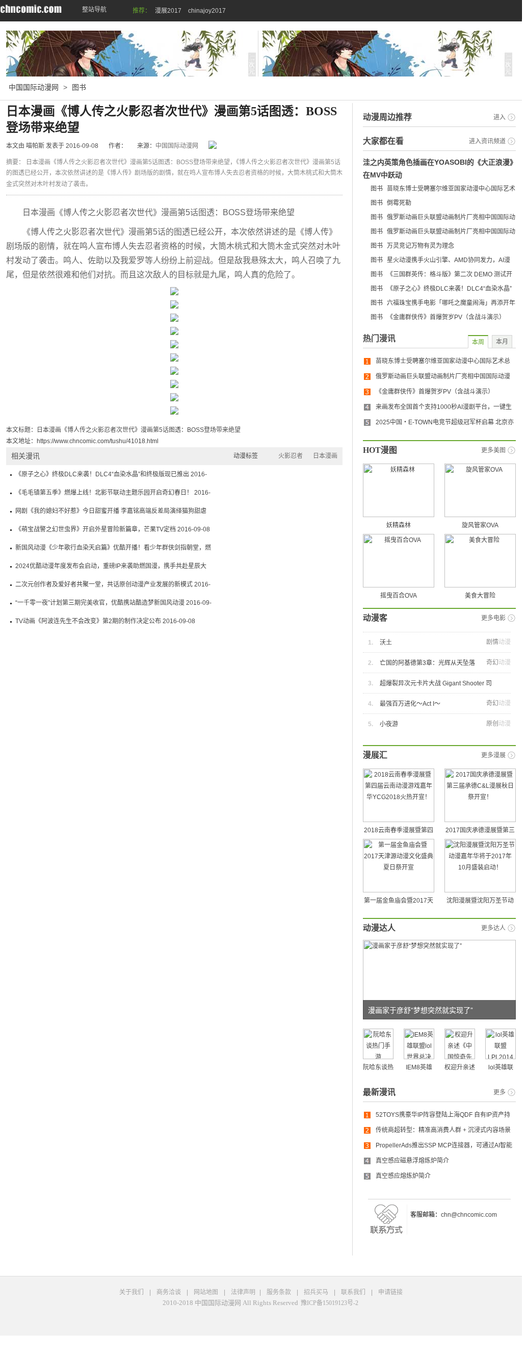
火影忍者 (290, 455)
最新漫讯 (379, 1092)
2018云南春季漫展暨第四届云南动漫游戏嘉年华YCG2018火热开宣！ (398, 841)
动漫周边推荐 (387, 117)
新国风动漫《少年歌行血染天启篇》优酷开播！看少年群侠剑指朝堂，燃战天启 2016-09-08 (113, 550)
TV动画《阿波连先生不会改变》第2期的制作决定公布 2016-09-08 (105, 621)
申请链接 (390, 1292)
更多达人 (493, 928)
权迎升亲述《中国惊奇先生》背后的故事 (459, 1084)
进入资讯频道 (487, 141)
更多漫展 (493, 755)
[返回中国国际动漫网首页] (31, 9)
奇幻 (492, 662)
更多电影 (493, 618)
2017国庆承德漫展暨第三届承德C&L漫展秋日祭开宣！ (480, 841)
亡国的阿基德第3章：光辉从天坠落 (427, 663)
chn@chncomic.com (469, 1214)
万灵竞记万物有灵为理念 (420, 245)
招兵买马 (317, 1292)
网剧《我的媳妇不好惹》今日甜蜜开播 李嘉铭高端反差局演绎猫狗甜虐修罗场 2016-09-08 (110, 513)
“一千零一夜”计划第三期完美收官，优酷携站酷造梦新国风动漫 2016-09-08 (113, 605)
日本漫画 (325, 455)
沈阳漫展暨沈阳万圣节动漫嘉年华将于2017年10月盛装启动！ (480, 911)
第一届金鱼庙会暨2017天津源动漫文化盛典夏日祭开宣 (398, 911)
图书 (79, 87)
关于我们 (132, 1292)
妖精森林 (398, 525)
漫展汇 (375, 755)
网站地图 (207, 1292)
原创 (492, 723)
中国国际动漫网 (35, 87)
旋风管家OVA (480, 525)
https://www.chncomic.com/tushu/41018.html (98, 441)
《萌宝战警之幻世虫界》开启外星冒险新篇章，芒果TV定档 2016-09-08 (112, 529)
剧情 (492, 642)
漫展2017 (168, 10)
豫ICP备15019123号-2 (329, 1303)
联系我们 (354, 1292)
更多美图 (493, 450)
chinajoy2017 (207, 10)
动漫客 (375, 617)
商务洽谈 (169, 1292)
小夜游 (389, 724)
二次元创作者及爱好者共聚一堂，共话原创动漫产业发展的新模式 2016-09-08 (113, 587)
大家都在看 (383, 141)
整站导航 (94, 9)
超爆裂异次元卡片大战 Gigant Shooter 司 (436, 683)
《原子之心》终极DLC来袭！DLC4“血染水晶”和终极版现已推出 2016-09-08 (111, 477)
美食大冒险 (480, 595)
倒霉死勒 (399, 203)
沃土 (386, 642)
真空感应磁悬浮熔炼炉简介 (412, 1160)
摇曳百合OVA (398, 595)
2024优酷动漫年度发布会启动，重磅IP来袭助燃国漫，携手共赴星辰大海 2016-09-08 (110, 568)
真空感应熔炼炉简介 (403, 1176)
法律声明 (244, 1292)
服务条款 (280, 1292)
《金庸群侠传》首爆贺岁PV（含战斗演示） (446, 317)
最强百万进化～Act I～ (410, 703)
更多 (499, 1092)
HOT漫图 (380, 450)
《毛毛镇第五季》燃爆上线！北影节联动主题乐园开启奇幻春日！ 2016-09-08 (113, 495)
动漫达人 (379, 928)
